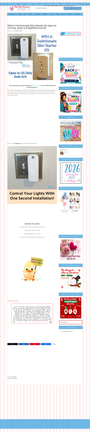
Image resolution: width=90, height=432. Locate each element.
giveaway (14, 376)
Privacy (66, 331)
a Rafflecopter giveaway (12, 301)
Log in (62, 424)
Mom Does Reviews (19, 8)
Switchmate (12, 90)
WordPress (57, 424)
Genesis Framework (50, 424)
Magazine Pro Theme (39, 424)
